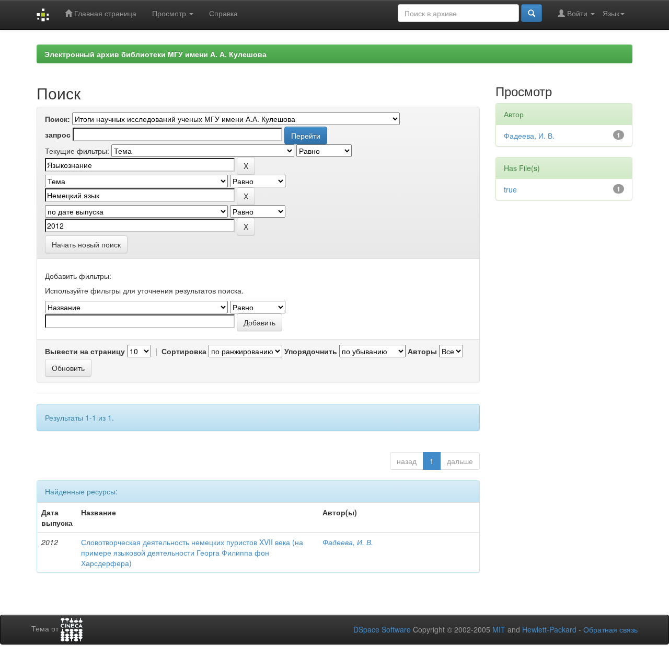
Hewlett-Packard (549, 629)
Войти (577, 13)
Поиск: (57, 119)
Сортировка (184, 351)
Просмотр (170, 13)
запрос (58, 134)
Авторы (422, 351)
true (510, 189)
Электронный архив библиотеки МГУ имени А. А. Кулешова (155, 54)
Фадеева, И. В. (347, 542)
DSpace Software (382, 629)
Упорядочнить (310, 351)
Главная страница (104, 13)
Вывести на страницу (85, 351)
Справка (223, 13)
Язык (611, 13)
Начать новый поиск (86, 244)
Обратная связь (610, 629)
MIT (498, 629)
